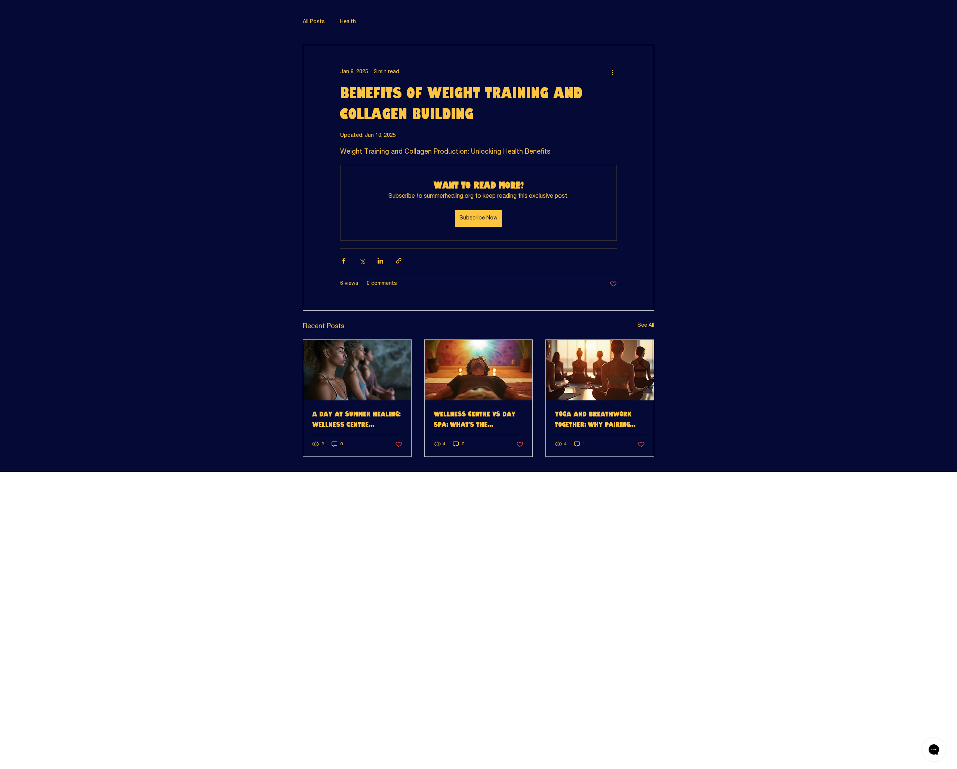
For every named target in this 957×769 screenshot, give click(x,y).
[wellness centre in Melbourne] (479, 370)
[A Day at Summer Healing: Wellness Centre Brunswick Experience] (357, 370)
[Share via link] (398, 260)
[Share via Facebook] (343, 260)
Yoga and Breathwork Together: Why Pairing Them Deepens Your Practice (593, 420)
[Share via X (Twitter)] (362, 260)
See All (645, 325)
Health (348, 22)
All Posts (314, 22)
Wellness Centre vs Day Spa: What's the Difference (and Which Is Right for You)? (476, 420)
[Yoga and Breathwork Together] (600, 370)
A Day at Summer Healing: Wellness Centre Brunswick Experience (356, 420)
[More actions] (612, 72)
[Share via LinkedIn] (380, 260)
